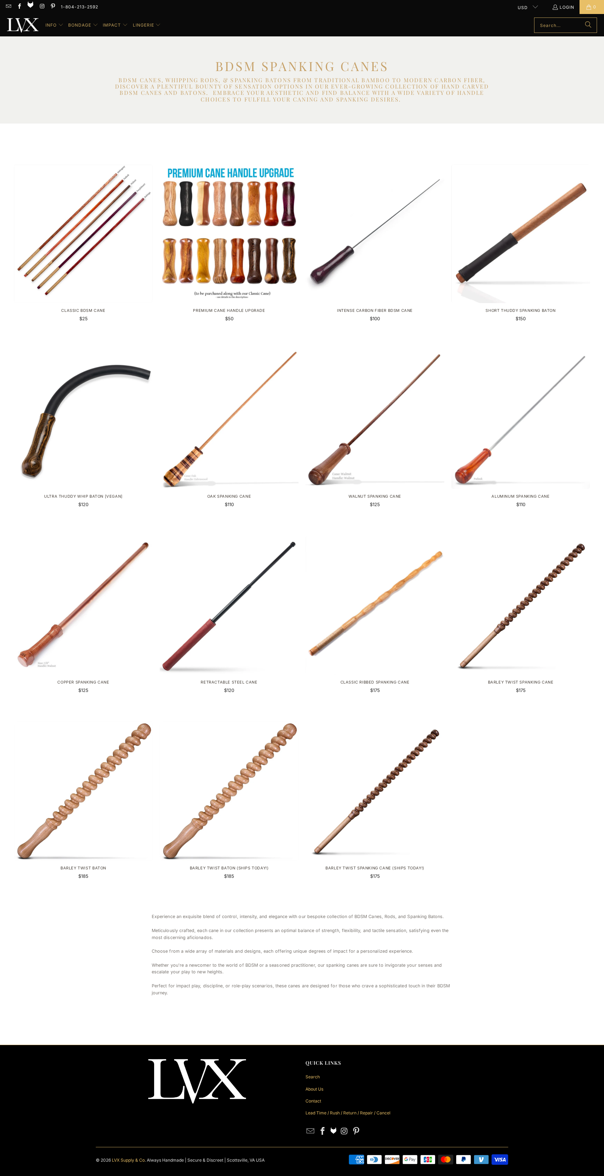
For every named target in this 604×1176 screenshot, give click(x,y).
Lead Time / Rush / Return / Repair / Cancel (347, 1112)
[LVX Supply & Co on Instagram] (42, 6)
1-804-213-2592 (79, 6)
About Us (314, 1089)
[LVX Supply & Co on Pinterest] (53, 6)
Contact (313, 1101)
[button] (54, 25)
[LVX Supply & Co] (22, 25)
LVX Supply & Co (128, 1160)
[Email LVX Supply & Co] (8, 6)
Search (312, 1076)
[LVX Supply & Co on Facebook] (19, 6)
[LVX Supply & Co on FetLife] (31, 6)
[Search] (588, 25)
